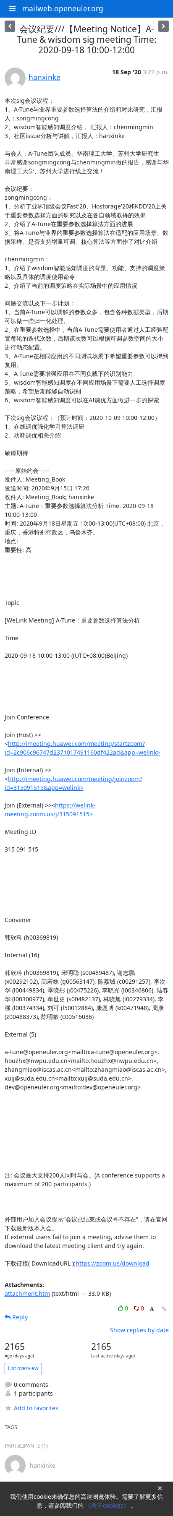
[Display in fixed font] (151, 1309)
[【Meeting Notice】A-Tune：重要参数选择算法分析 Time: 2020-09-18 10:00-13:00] (163, 26)
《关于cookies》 (108, 1505)
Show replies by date (139, 1330)
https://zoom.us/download (112, 1263)
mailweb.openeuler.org (62, 8)
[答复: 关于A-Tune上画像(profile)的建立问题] (10, 26)
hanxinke (44, 77)
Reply (19, 1317)
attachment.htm (27, 1293)
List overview (23, 1368)
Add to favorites (36, 1408)
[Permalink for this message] (164, 1309)
